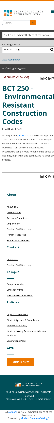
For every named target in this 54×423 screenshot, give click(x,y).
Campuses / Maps (16, 284)
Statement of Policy (17, 325)
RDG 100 (23, 135)
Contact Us (12, 259)
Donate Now (21, 362)
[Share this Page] (45, 78)
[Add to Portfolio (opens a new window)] (41, 78)
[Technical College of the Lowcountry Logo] (23, 12)
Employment (13, 223)
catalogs (12, 411)
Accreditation (14, 212)
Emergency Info (15, 289)
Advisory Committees (18, 218)
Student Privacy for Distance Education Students (27, 333)
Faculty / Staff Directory (19, 229)
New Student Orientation (20, 295)
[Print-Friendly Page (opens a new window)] (49, 78)
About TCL (12, 206)
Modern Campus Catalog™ (35, 418)
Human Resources (16, 234)
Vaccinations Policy (16, 340)
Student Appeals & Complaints (23, 320)
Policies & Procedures (18, 240)
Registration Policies (17, 314)
